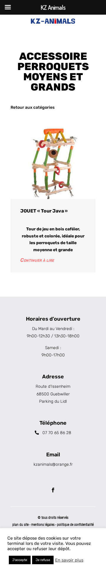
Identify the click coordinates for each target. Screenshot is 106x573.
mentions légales (43, 525)
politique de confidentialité (75, 525)
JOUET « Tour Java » (44, 211)
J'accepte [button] (19, 560)
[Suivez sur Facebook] (53, 490)
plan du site (20, 525)
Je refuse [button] (43, 560)
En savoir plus (69, 560)
